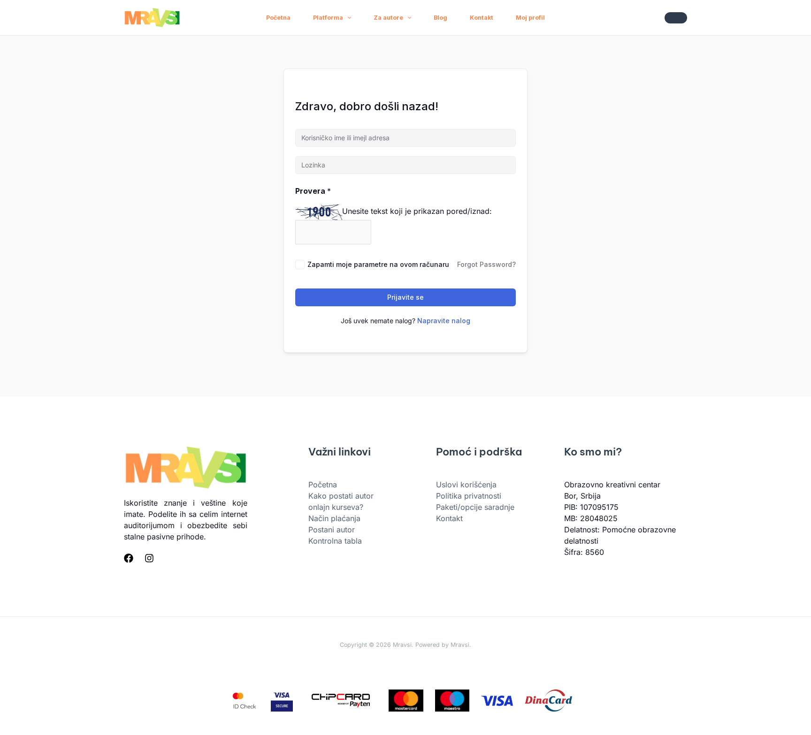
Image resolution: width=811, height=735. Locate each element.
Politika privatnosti (468, 495)
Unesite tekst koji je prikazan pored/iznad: (417, 211)
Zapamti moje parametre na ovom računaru (378, 264)
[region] (405, 707)
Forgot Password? (486, 264)
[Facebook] (128, 558)
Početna (278, 17)
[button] (347, 17)
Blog (440, 17)
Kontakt (481, 17)
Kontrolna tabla (335, 541)
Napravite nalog (443, 321)
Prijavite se (405, 297)
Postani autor (331, 529)
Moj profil (530, 17)
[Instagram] (149, 558)
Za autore (388, 17)
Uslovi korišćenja (466, 484)
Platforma (328, 17)
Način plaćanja (334, 518)
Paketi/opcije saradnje (475, 507)
